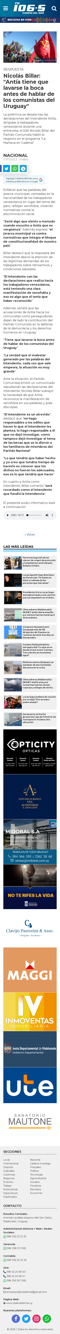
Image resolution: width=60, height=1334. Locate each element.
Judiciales (8, 1170)
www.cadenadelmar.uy (18, 1303)
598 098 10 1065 (16, 1248)
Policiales (35, 1167)
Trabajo (7, 1185)
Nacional (35, 1159)
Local (6, 1159)
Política (34, 1170)
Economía (36, 1193)
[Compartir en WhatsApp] (14, 168)
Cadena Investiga (40, 1163)
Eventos (8, 1182)
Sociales (35, 1182)
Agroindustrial (38, 1178)
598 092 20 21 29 (16, 1260)
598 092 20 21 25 (16, 1236)
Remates (35, 1189)
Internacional (10, 1163)
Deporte (8, 1167)
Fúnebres (35, 1185)
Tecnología (36, 1174)
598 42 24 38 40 (16, 1271)
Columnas (9, 1174)
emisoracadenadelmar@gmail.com (26, 1291)
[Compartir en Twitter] (6, 168)
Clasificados (10, 1196)
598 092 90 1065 (16, 1280)
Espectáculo (10, 1193)
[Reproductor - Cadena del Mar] (30, 20)
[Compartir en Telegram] (23, 168)
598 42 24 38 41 (15, 1276)
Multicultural (10, 1189)
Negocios (8, 1178)
